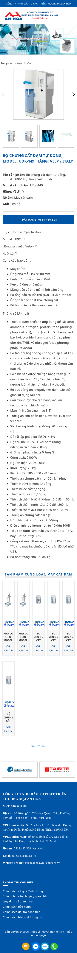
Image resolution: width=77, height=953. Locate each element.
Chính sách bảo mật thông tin (22, 917)
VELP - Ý (18, 191)
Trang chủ (7, 63)
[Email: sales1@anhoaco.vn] (26, 946)
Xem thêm (38, 746)
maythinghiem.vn (52, 931)
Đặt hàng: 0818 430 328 (39, 219)
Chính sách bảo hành (17, 906)
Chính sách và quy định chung (23, 891)
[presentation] (6, 39)
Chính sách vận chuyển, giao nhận (25, 896)
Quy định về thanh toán (18, 901)
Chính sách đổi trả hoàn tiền (21, 912)
